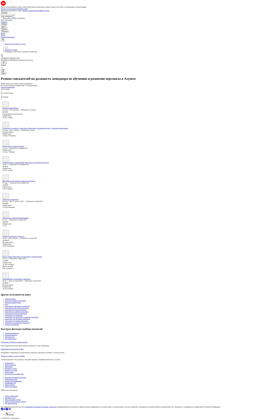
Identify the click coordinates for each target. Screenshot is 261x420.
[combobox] (10, 58)
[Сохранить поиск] (3, 70)
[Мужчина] (5, 104)
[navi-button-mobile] (3, 40)
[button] (3, 33)
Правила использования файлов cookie (35, 11)
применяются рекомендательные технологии (41, 407)
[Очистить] (4, 62)
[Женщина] (5, 142)
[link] (4, 29)
